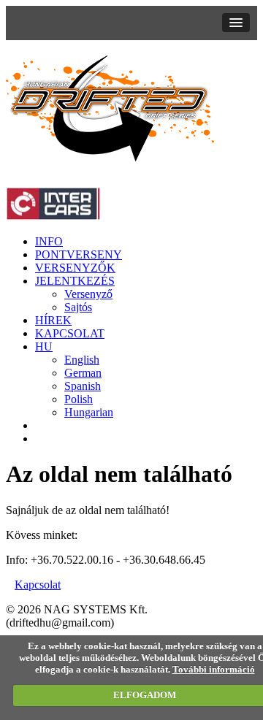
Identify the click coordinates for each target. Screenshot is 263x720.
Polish (78, 399)
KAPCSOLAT (69, 333)
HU (44, 346)
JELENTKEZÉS (75, 281)
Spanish (82, 386)
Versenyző (88, 294)
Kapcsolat (38, 584)
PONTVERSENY (78, 254)
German (83, 373)
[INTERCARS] (53, 216)
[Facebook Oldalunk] (39, 438)
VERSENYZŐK (75, 267)
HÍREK (53, 320)
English (81, 359)
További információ (213, 669)
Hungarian (88, 412)
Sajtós (78, 307)
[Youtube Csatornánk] (39, 425)
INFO (49, 241)
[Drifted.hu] (111, 157)
